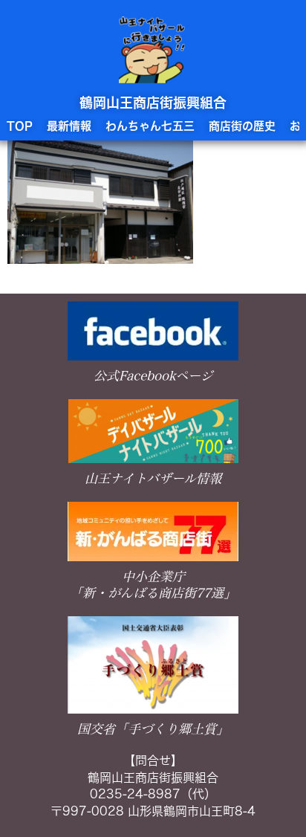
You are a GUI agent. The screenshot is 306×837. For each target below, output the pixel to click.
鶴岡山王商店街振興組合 (153, 102)
